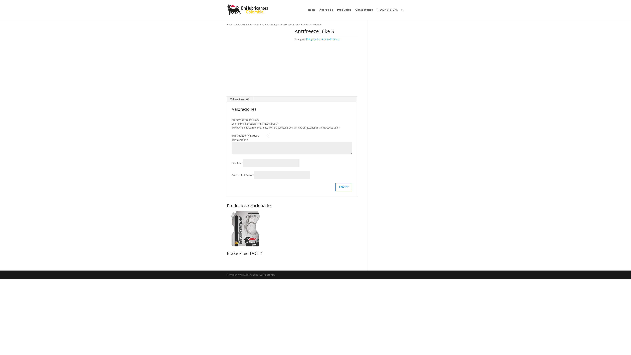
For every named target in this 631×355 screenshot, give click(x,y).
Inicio (311, 10)
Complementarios (260, 24)
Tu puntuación (240, 135)
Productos (344, 10)
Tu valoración (240, 139)
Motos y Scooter (242, 24)
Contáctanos (364, 10)
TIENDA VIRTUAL (387, 10)
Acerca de (326, 10)
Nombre (237, 163)
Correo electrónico (243, 175)
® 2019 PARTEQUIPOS (262, 274)
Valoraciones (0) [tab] (239, 99)
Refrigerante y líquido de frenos (286, 24)
